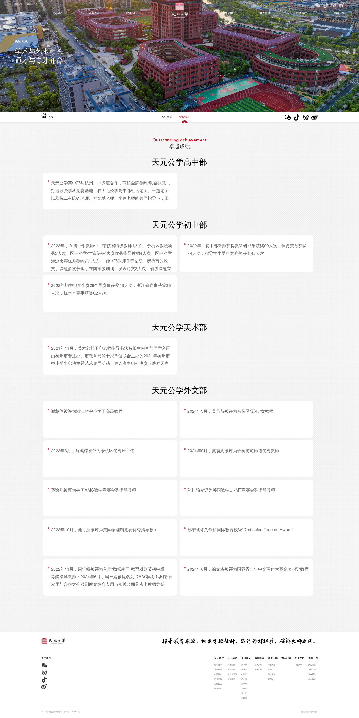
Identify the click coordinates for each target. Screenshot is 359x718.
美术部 (244, 684)
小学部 (244, 674)
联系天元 (218, 689)
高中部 (244, 665)
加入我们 (264, 13)
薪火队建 (312, 679)
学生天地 (227, 13)
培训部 (244, 698)
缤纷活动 (271, 670)
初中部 (244, 670)
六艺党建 (312, 665)
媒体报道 (231, 679)
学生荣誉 (271, 674)
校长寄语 (218, 670)
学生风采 (271, 665)
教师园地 (131, 13)
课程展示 (94, 13)
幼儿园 (244, 679)
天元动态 (57, 13)
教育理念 (218, 679)
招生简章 (298, 665)
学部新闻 (231, 670)
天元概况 (20, 13)
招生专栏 (301, 13)
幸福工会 (312, 670)
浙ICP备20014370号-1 (72, 712)
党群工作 (339, 13)
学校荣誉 (184, 117)
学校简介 (218, 665)
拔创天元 (271, 679)
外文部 (244, 693)
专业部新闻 (232, 674)
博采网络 (314, 712)
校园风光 (218, 674)
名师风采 (166, 117)
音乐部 (244, 689)
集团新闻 (231, 665)
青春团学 (312, 674)
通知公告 (218, 684)
